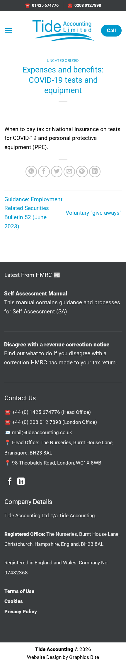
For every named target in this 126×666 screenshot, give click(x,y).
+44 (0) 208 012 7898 (36, 422)
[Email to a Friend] (69, 172)
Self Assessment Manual (35, 293)
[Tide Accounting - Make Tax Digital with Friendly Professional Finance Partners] (63, 30)
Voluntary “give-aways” (94, 212)
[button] (8, 30)
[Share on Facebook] (44, 172)
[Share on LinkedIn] (95, 172)
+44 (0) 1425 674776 (36, 412)
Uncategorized (63, 60)
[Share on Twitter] (57, 172)
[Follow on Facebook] (9, 482)
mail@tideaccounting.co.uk (42, 432)
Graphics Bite (84, 657)
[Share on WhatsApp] (31, 172)
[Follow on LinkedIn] (21, 482)
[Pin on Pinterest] (82, 172)
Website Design (44, 657)
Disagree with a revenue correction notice (56, 344)
